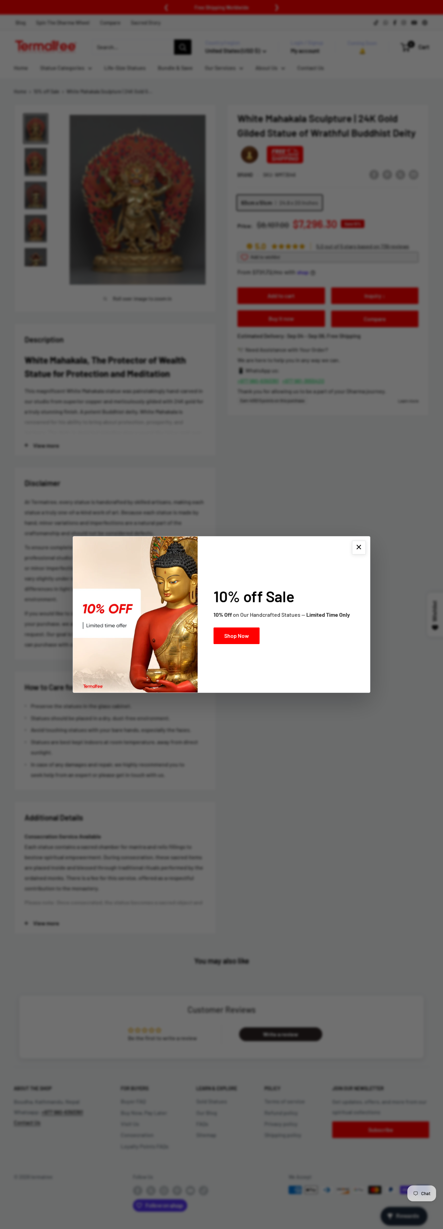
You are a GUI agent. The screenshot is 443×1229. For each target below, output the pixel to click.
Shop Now (236, 635)
